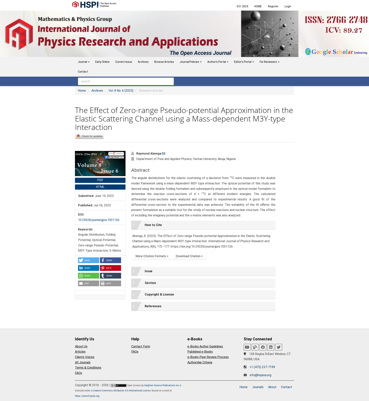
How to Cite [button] (153, 225)
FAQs (78, 373)
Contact (83, 71)
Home (82, 90)
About (272, 387)
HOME (258, 6)
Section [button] (150, 283)
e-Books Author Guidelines (205, 346)
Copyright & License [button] (159, 294)
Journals (257, 387)
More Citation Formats (151, 256)
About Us (81, 346)
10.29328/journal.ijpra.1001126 (98, 220)
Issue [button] (148, 271)
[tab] (203, 225)
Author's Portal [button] (216, 61)
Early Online (102, 61)
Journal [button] (83, 61)
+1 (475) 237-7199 (262, 367)
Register (273, 6)
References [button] (153, 306)
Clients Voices (84, 357)
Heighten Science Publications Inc (161, 385)
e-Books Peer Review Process (208, 357)
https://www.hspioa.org (87, 396)
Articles (80, 351)
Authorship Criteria (199, 362)
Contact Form (140, 346)
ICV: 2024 (242, 6)
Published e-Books (200, 351)
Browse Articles (164, 61)
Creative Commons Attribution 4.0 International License (121, 390)
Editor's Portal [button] (243, 61)
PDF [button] (100, 180)
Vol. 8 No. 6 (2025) (121, 90)
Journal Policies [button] (190, 61)
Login (288, 6)
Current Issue (123, 61)
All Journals (83, 362)
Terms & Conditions (88, 367)
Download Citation (188, 256)
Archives (143, 61)
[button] (88, 260)
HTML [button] (100, 187)
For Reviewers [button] (269, 61)
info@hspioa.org (260, 375)
